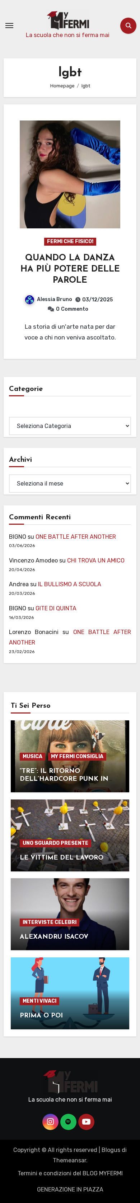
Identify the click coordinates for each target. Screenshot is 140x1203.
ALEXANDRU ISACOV (54, 937)
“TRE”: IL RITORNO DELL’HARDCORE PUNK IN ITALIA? (64, 779)
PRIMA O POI (41, 1016)
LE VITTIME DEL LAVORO (61, 858)
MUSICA (32, 756)
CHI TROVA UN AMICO (96, 560)
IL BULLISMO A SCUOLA (69, 584)
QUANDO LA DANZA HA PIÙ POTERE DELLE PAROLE (70, 269)
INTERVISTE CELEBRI (49, 922)
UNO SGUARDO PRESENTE (55, 843)
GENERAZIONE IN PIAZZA (70, 1189)
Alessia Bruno (54, 299)
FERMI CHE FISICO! (70, 241)
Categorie (22, 411)
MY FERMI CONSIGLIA (77, 756)
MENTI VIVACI (39, 1001)
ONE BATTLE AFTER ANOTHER (76, 536)
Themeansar (69, 1160)
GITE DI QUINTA (56, 608)
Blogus (111, 1150)
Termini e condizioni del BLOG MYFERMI (70, 1173)
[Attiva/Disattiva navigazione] (9, 25)
